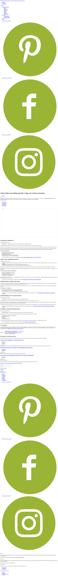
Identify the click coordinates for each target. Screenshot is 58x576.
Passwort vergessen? (3, 368)
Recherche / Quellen (7, 17)
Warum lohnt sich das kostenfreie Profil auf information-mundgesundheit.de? (11, 363)
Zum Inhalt (3, 2)
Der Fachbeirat (4, 567)
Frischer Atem (4, 202)
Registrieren (2, 371)
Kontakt (3, 574)
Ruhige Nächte (4, 205)
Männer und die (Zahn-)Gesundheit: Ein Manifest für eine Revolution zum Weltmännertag (17, 355)
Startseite (3, 572)
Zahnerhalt (5, 12)
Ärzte (3, 18)
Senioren (5, 11)
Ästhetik (5, 7)
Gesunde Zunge (4, 203)
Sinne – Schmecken (12, 333)
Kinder (5, 8)
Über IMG (3, 15)
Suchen (3, 19)
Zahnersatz (5, 13)
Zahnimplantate (6, 14)
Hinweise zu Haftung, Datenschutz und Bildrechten (16, 557)
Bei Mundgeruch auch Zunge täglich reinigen (15, 332)
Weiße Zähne (4, 204)
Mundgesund (6, 9)
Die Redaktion (4, 568)
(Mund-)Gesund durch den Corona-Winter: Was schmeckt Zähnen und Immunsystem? (16, 347)
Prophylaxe (5, 10)
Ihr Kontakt (3, 569)
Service (3, 195)
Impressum (3, 573)
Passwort (1, 366)
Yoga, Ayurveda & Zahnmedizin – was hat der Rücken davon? (12, 340)
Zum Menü (3, 3)
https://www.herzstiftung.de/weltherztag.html (16, 328)
